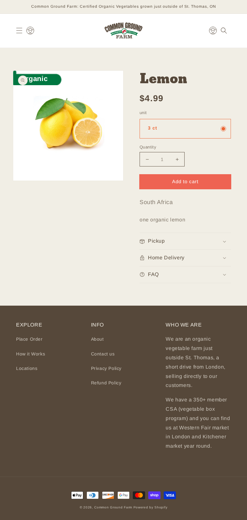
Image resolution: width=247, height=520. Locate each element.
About (97, 339)
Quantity (148, 147)
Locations (26, 368)
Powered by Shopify (150, 507)
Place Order (29, 339)
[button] (19, 30)
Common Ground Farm (113, 507)
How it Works (30, 353)
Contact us (103, 353)
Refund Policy (106, 382)
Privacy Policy (106, 368)
